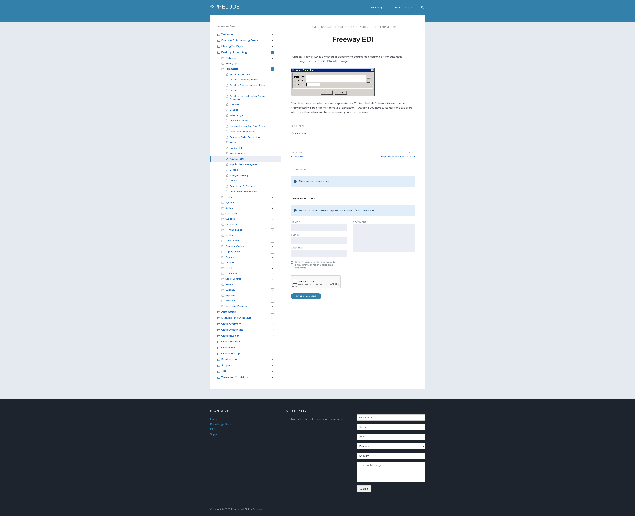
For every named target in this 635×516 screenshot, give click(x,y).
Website (296, 247)
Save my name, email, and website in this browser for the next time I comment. (315, 265)
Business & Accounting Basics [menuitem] (239, 40)
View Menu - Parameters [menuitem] (243, 191)
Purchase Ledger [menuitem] (239, 120)
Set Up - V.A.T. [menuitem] (237, 90)
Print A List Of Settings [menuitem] (242, 186)
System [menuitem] (229, 202)
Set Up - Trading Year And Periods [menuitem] (249, 85)
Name (295, 222)
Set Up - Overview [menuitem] (240, 74)
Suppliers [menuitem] (230, 219)
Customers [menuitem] (231, 213)
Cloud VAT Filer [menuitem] (230, 341)
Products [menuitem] (230, 235)
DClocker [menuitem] (230, 262)
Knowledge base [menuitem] (380, 7)
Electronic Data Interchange (330, 61)
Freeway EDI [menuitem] (237, 159)
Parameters (388, 27)
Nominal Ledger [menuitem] (234, 229)
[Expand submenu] (272, 34)
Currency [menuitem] (230, 289)
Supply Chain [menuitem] (232, 251)
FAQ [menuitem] (397, 7)
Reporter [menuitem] (230, 295)
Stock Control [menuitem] (237, 153)
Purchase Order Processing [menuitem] (245, 137)
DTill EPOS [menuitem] (231, 273)
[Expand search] (422, 7)
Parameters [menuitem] (231, 68)
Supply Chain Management (398, 156)
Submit (363, 488)
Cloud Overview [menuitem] (231, 323)
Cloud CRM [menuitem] (228, 347)
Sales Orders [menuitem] (232, 240)
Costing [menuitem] (234, 169)
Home (313, 27)
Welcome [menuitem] (227, 34)
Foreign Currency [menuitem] (239, 175)
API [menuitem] (223, 371)
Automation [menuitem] (228, 312)
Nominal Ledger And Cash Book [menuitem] (247, 126)
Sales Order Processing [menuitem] (242, 131)
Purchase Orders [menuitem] (234, 246)
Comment (360, 222)
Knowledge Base (332, 27)
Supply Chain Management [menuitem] (244, 164)
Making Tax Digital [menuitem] (232, 46)
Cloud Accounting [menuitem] (232, 329)
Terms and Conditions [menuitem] (234, 377)
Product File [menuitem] (236, 148)
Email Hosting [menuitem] (229, 359)
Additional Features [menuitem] (236, 306)
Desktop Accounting (362, 27)
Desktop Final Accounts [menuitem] (236, 317)
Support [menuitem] (409, 7)
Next (412, 152)
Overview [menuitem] (235, 104)
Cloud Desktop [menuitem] (230, 353)
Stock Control (299, 156)
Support (215, 434)
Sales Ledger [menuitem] (237, 115)
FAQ (213, 429)
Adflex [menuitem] (233, 180)
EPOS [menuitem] (233, 142)
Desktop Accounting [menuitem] (234, 52)
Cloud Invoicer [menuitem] (230, 335)
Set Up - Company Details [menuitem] (244, 79)
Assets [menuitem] (229, 284)
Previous (297, 152)
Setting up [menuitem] (231, 63)
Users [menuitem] (228, 197)
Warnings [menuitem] (230, 300)
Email (295, 235)
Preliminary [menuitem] (231, 58)
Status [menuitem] (229, 208)
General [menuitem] (234, 109)
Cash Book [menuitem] (231, 224)
